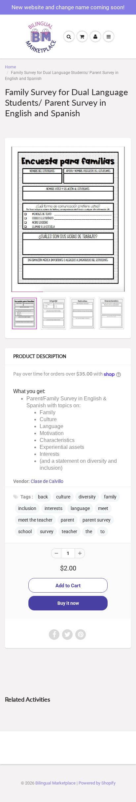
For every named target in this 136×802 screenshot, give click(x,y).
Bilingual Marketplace (55, 783)
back (43, 496)
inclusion (27, 508)
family (110, 496)
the (88, 531)
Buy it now (68, 603)
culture (63, 496)
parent (67, 520)
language (80, 508)
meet (103, 508)
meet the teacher (35, 520)
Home (10, 67)
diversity (87, 496)
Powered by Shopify (97, 783)
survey (46, 531)
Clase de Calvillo (47, 481)
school (25, 531)
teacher (69, 531)
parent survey (97, 520)
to (102, 531)
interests (53, 508)
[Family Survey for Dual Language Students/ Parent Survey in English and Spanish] (68, 219)
